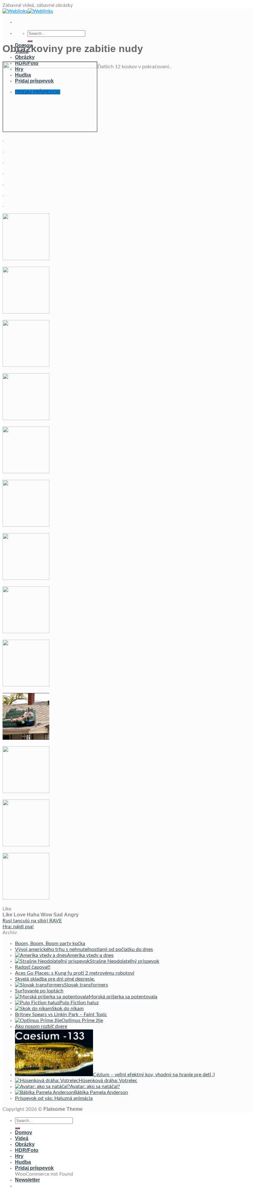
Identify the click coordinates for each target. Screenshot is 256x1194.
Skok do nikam (68, 1008)
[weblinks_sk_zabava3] (49, 66)
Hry (19, 1156)
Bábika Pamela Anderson (101, 1092)
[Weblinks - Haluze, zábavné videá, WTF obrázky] (27, 11)
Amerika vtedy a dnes (90, 955)
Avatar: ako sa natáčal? (95, 1086)
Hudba (23, 1162)
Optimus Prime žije (82, 1020)
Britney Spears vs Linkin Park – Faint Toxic (61, 1014)
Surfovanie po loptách (39, 990)
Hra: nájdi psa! (18, 926)
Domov (23, 1132)
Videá (21, 1138)
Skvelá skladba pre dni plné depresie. (55, 979)
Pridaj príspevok (34, 1168)
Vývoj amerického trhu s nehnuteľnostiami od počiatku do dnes (84, 949)
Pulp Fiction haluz (79, 1002)
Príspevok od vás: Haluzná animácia (54, 1098)
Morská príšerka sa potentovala (123, 996)
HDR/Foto (26, 1150)
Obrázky (25, 57)
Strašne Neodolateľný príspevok (124, 961)
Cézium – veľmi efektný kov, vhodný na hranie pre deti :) (154, 1074)
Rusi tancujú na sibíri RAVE (32, 920)
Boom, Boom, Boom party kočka (50, 943)
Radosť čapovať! (32, 967)
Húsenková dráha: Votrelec (108, 1080)
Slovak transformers (86, 984)
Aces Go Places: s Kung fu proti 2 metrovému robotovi (74, 973)
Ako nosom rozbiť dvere (41, 1026)
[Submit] (29, 41)
